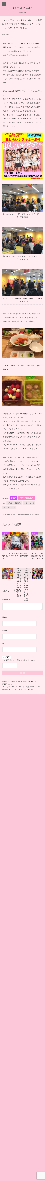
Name (4, 617)
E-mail (4, 630)
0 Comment (5, 34)
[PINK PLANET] (22, 8)
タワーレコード (29, 503)
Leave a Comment (23, 514)
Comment (6, 599)
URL (4, 644)
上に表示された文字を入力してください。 (19, 660)
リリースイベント (9, 507)
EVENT (13, 498)
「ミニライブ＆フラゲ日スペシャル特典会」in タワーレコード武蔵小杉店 (15, 555)
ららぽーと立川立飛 (14, 503)
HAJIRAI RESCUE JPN (26, 498)
